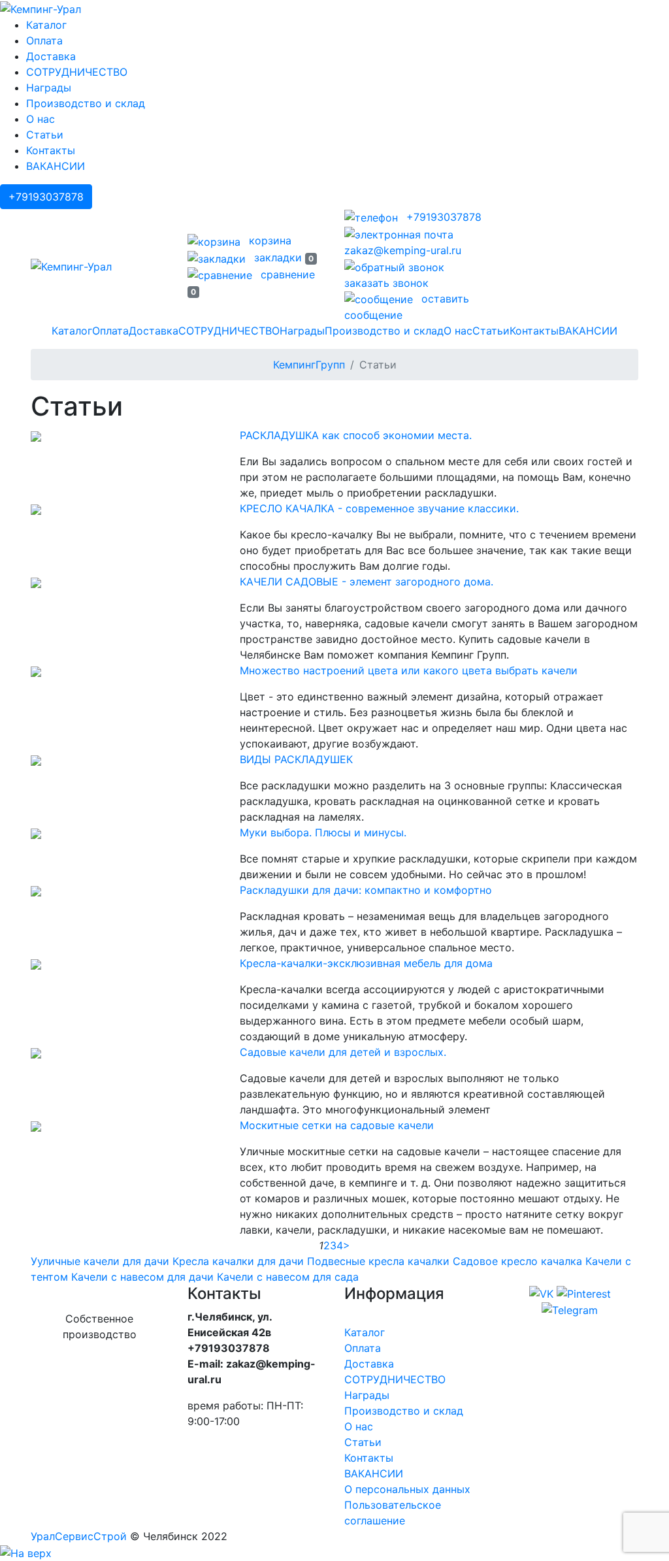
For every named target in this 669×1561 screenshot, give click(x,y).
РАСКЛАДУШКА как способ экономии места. (356, 435)
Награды (48, 87)
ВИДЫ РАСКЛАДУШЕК (296, 759)
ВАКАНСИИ (55, 166)
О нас (40, 118)
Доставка (51, 56)
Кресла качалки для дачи (238, 1261)
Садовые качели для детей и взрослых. (343, 1052)
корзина (268, 240)
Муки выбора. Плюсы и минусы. (323, 832)
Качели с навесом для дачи (142, 1276)
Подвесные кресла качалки (378, 1261)
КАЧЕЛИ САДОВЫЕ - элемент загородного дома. (366, 581)
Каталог (46, 24)
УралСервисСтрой (79, 1536)
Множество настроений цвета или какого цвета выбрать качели (409, 670)
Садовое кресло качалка (517, 1261)
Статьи (44, 134)
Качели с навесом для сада (288, 1276)
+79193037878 (46, 196)
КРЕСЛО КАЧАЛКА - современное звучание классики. (379, 508)
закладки (282, 257)
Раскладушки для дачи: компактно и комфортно (366, 889)
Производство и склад (85, 103)
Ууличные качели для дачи (100, 1261)
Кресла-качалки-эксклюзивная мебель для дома (366, 963)
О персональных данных (407, 1489)
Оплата (44, 40)
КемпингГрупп (309, 364)
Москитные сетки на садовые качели (337, 1125)
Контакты (50, 150)
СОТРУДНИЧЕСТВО (76, 71)
